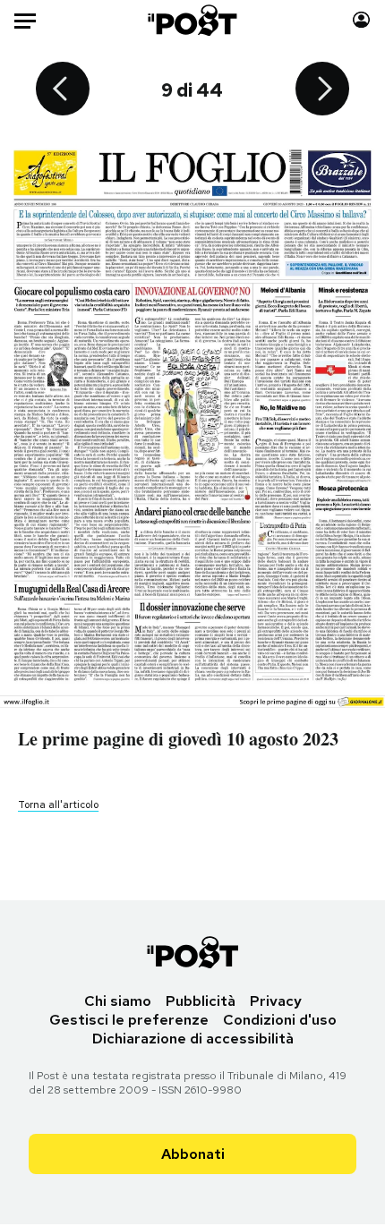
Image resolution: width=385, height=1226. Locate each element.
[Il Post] (193, 20)
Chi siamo (117, 1001)
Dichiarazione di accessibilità (193, 1038)
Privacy (276, 1001)
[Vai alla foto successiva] (322, 90)
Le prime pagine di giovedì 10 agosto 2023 (178, 739)
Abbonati (193, 1154)
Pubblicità (200, 1001)
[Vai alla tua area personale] (361, 20)
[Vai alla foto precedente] (63, 90)
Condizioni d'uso (280, 1019)
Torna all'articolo (58, 804)
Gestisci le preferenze (129, 1019)
